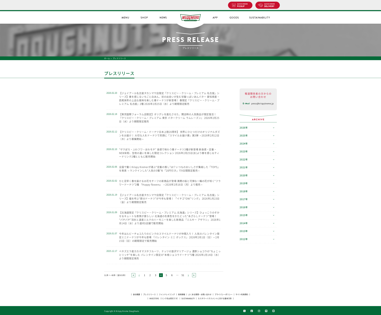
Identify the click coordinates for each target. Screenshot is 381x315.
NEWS (163, 17)
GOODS (234, 17)
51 (183, 275)
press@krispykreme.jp (262, 104)
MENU (125, 17)
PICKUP (242, 5)
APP (215, 17)
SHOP (144, 17)
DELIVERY (269, 5)
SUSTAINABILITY (259, 17)
